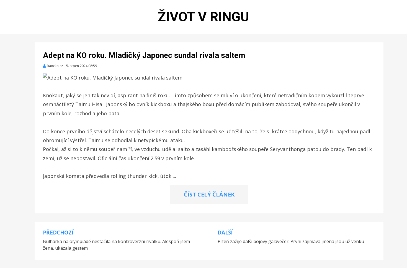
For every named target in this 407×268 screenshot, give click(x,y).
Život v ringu (203, 17)
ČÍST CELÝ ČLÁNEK (209, 194)
